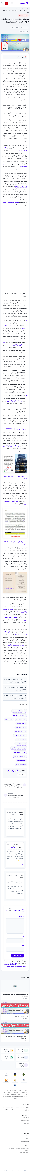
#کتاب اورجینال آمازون (21, 764)
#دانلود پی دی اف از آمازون (20, 756)
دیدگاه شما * (21, 916)
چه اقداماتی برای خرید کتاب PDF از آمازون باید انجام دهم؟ (15, 697)
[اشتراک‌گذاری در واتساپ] (12, 770)
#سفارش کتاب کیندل (21, 760)
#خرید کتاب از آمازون (21, 739)
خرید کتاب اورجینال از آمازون (11, 446)
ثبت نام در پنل (26, 1136)
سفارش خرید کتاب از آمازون (11, 202)
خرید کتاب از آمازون (21, 9)
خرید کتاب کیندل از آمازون (14, 401)
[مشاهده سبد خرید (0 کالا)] (2, 3)
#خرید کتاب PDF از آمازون (20, 735)
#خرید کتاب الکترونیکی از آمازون (19, 748)
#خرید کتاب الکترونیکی (21, 744)
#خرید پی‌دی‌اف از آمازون (20, 731)
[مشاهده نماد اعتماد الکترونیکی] (23, 1080)
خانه (28, 9)
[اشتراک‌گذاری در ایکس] (8, 770)
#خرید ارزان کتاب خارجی (21, 727)
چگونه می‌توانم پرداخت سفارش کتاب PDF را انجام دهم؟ (15, 689)
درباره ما (27, 1126)
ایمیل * (22, 945)
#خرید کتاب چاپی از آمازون (20, 752)
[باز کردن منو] (14, 3)
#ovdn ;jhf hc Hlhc (17, 711)
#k (25, 711)
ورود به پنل (27, 1138)
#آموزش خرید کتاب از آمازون (19, 715)
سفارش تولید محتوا (25, 1120)
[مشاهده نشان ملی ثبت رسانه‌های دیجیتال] (15, 1080)
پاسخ (22, 834)
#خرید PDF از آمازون (21, 723)
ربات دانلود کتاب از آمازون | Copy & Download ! (15, 1016)
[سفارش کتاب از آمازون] (6, 3)
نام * (23, 936)
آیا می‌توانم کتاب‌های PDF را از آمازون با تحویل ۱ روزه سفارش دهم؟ (15, 681)
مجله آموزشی (26, 1123)
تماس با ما (27, 1128)
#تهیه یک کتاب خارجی (21, 719)
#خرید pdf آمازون (9, 719)
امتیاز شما (23, 910)
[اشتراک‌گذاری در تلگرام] (16, 770)
